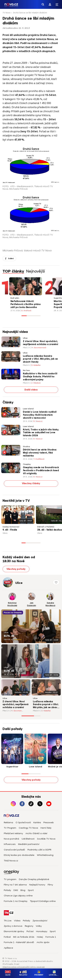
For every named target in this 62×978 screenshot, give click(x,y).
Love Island (28, 409)
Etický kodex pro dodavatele (19, 855)
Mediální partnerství (28, 844)
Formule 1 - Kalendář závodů (19, 942)
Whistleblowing (45, 855)
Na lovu (26, 370)
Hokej (40, 937)
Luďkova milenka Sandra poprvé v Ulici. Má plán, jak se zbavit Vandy (40, 359)
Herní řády (46, 828)
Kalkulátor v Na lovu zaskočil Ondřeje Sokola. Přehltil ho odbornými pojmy (40, 376)
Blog (23, 890)
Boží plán (14, 298)
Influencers (10, 844)
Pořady (7, 890)
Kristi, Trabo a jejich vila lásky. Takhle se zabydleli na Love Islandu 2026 (41, 432)
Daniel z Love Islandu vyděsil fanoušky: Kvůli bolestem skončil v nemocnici (39, 415)
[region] (31, 13)
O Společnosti (23, 822)
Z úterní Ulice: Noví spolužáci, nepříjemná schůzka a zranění (40, 343)
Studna (26, 447)
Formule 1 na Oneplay (15, 901)
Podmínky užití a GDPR (39, 849)
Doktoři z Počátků (45, 527)
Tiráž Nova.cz (11, 860)
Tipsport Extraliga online (43, 901)
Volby (39, 926)
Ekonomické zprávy (14, 931)
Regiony (29, 926)
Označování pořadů (14, 849)
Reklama (8, 822)
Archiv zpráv (43, 942)
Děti (16, 890)
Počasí (30, 931)
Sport (31, 890)
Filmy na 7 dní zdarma (15, 884)
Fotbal (7, 937)
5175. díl (9, 671)
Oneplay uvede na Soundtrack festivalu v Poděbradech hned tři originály (41, 470)
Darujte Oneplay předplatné (34, 879)
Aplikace (8, 948)
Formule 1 (50, 937)
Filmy (50, 884)
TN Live (7, 920)
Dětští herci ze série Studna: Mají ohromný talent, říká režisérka (40, 453)
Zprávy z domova (13, 926)
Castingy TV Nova (28, 828)
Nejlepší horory (37, 884)
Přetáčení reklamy (13, 833)
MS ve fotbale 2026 (23, 937)
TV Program (10, 828)
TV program (10, 879)
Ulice (25, 338)
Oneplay (27, 464)
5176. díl (9, 636)
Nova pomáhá (11, 838)
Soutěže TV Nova (46, 838)
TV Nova (6, 13)
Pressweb (48, 822)
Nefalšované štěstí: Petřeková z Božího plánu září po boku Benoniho (25, 304)
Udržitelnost (28, 838)
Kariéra (37, 822)
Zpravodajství (40, 920)
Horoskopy (41, 931)
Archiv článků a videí (36, 833)
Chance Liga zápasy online (18, 895)
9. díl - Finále (10, 530)
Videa (17, 920)
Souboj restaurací (11, 527)
